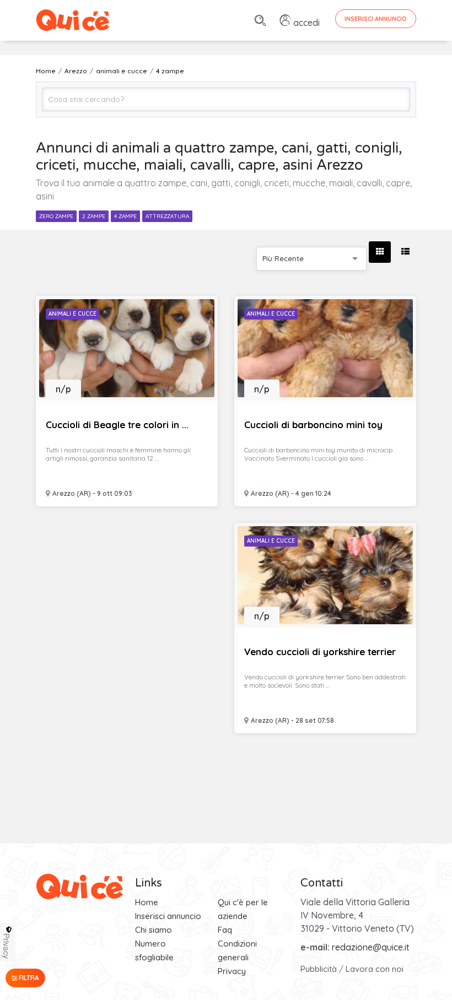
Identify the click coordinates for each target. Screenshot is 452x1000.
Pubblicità (318, 969)
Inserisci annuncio (168, 916)
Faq (225, 930)
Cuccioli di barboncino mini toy (313, 424)
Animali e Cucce (72, 313)
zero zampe (56, 216)
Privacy (232, 971)
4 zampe (125, 216)
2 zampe (93, 216)
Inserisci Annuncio (376, 19)
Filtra (28, 978)
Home (146, 902)
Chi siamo (153, 930)
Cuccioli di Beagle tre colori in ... (117, 424)
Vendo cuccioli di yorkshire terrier (320, 651)
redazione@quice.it (371, 947)
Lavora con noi (374, 969)
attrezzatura (167, 216)
